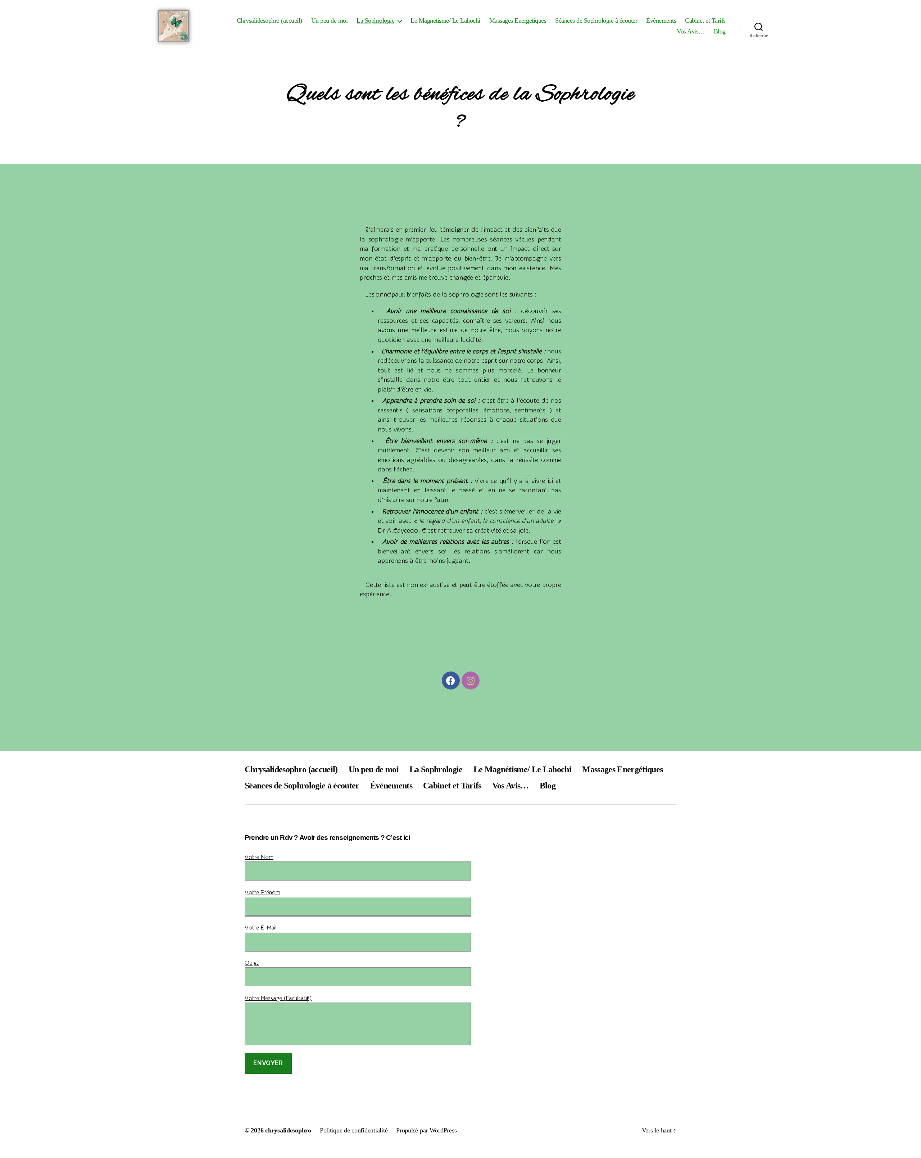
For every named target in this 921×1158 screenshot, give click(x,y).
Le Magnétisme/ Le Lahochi (445, 20)
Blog (720, 31)
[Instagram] (471, 680)
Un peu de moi (329, 20)
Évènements (661, 20)
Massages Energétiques (517, 20)
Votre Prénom (262, 892)
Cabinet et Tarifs (705, 20)
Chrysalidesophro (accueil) (269, 20)
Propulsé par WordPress (426, 1130)
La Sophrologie (375, 20)
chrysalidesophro (288, 1130)
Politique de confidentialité (353, 1130)
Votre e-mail (261, 927)
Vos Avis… (691, 31)
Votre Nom (259, 857)
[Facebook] (451, 680)
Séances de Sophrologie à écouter (596, 20)
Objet (252, 963)
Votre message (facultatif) (278, 998)
